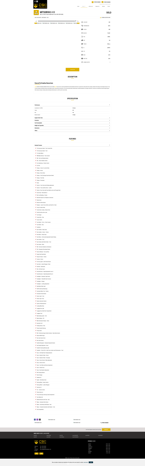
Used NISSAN (87, 435)
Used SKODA (48, 436)
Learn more (86, 462)
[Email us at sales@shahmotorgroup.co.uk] (40, 419)
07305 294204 (97, 2)
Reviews (103, 6)
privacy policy (77, 457)
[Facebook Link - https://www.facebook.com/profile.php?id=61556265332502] (35, 1)
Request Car (97, 6)
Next (78, 23)
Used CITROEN (49, 435)
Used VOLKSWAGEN (75, 436)
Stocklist (83, 6)
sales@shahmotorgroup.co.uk (46, 449)
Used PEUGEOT (100, 435)
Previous (35, 23)
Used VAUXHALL (62, 436)
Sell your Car (91, 6)
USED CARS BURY (38, 17)
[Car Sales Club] (40, 5)
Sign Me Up (106, 429)
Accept (91, 462)
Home (78, 6)
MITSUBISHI (44, 17)
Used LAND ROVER (75, 435)
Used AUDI (35, 435)
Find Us (109, 6)
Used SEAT (35, 436)
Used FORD (61, 435)
